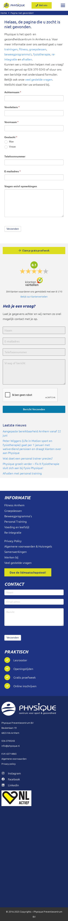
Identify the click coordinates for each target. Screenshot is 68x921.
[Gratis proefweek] (8, 677)
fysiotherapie (41, 54)
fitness (23, 49)
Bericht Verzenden (34, 409)
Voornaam (11, 122)
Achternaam (12, 92)
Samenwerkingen (15, 552)
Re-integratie (12, 532)
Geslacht (10, 137)
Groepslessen (13, 511)
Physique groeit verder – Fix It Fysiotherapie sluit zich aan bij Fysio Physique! (31, 466)
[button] (62, 5)
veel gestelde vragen (38, 79)
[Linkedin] (4, 785)
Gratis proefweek (24, 677)
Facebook (14, 779)
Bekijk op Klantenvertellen (34, 296)
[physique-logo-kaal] (14, 5)
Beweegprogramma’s (18, 516)
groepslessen (37, 49)
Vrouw (12, 146)
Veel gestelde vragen (18, 563)
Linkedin (13, 785)
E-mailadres (12, 171)
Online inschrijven (24, 686)
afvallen (27, 59)
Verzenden (13, 637)
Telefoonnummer (14, 156)
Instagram (14, 773)
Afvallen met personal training (22, 473)
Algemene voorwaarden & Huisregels (28, 546)
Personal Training (15, 521)
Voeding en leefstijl (16, 527)
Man (11, 141)
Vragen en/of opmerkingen (20, 186)
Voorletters (11, 107)
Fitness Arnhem (14, 505)
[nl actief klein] (34, 798)
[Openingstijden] (8, 669)
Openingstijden (23, 669)
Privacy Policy (13, 541)
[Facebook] (4, 779)
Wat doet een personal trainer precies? (28, 458)
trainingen (11, 49)
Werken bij (11, 557)
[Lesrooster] (8, 660)
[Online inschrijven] (8, 686)
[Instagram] (4, 773)
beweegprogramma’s (18, 54)
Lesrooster (20, 660)
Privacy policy (8, 763)
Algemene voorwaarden (13, 758)
